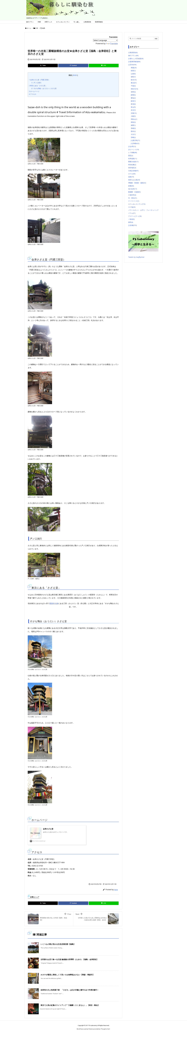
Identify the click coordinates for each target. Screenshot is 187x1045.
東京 (133, 83)
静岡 (133, 95)
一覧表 (131, 219)
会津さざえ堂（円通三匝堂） (39, 80)
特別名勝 (132, 165)
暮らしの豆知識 (136, 58)
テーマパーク (133, 201)
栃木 (133, 80)
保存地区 (132, 168)
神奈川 (134, 89)
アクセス (32, 94)
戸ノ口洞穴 (36, 83)
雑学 (130, 222)
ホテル (131, 174)
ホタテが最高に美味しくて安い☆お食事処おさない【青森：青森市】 (67, 974)
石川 (133, 110)
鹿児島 (136, 140)
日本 (36, 28)
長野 (133, 92)
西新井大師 (54, 603)
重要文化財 (133, 162)
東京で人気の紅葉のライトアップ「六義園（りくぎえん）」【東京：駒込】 (70, 1005)
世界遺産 (132, 159)
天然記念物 (133, 171)
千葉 (133, 86)
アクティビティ (134, 216)
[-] (129, 65)
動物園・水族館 (134, 192)
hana (116, 889)
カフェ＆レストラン (136, 204)
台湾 (133, 146)
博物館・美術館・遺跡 (137, 183)
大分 (133, 134)
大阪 (133, 116)
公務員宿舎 (133, 52)
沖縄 (136, 143)
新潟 (133, 104)
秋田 (133, 71)
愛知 (133, 98)
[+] (129, 58)
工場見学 (132, 195)
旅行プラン (133, 55)
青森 (133, 68)
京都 (133, 113)
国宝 (130, 155)
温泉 (131, 177)
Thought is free (105, 1029)
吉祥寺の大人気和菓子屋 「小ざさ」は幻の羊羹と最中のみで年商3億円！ (70, 990)
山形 (133, 74)
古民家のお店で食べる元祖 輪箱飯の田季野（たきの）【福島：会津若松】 (69, 959)
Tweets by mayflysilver (136, 257)
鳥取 (133, 122)
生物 (133, 225)
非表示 (75, 75)
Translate (114, 43)
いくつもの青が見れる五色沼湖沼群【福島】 (58, 944)
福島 (43, 28)
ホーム (29, 28)
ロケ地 (131, 207)
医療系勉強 (135, 62)
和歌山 (134, 119)
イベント (134, 149)
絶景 (131, 186)
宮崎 (133, 137)
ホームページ (34, 91)
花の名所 (132, 189)
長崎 (133, 128)
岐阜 (133, 101)
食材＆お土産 (134, 180)
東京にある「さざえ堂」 (38, 86)
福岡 (133, 125)
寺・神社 (132, 198)
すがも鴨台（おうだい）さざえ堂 (43, 88)
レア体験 (132, 152)
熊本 (133, 131)
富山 (133, 107)
